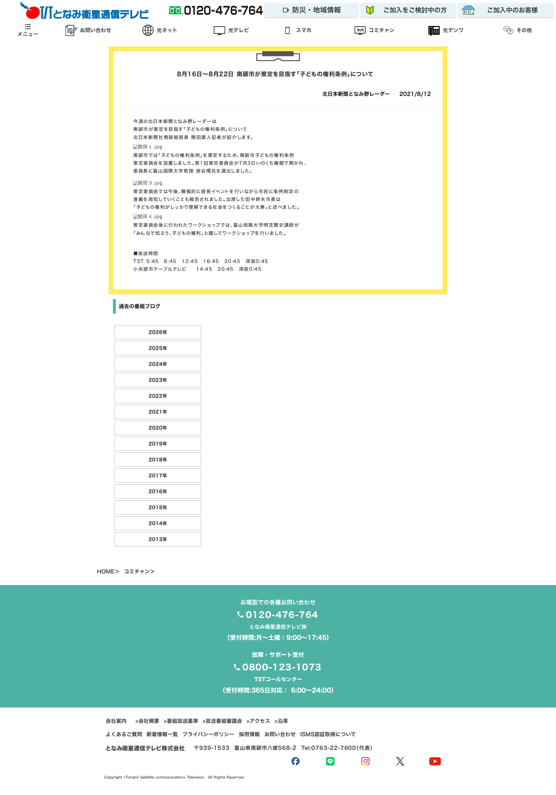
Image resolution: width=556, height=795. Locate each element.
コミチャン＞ (139, 571)
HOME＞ (108, 571)
